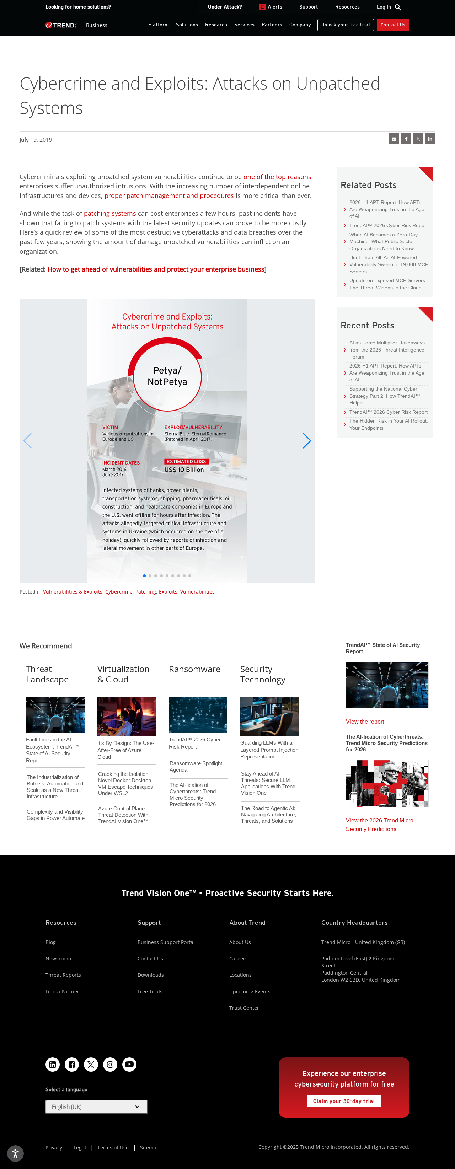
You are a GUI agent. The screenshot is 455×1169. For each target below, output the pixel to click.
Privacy (54, 1147)
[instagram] (110, 1064)
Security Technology (262, 674)
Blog (51, 942)
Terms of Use (113, 1147)
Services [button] (244, 24)
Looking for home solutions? (78, 7)
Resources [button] (347, 7)
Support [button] (308, 7)
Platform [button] (158, 24)
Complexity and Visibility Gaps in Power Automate (56, 815)
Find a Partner (62, 991)
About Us (240, 942)
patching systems (110, 213)
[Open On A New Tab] (167, 441)
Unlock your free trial (343, 23)
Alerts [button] (271, 7)
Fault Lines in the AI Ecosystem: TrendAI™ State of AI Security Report (52, 738)
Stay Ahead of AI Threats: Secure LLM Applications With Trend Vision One (268, 783)
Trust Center (244, 1007)
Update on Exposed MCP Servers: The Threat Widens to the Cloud (385, 283)
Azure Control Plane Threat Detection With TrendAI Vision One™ (123, 814)
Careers (238, 958)
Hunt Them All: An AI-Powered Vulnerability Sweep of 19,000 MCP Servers (386, 264)
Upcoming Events (250, 991)
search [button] (398, 7)
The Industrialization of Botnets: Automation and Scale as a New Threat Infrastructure (55, 786)
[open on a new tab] (91, 1064)
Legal (80, 1147)
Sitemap (150, 1147)
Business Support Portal (166, 942)
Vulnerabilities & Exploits (72, 591)
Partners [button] (272, 24)
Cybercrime (119, 591)
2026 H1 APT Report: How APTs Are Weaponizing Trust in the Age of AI (384, 209)
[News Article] (394, 138)
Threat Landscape (47, 674)
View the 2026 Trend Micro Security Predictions (379, 823)
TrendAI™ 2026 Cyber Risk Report (388, 225)
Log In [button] (384, 7)
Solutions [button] (187, 24)
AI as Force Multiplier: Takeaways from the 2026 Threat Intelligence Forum (384, 349)
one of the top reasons (277, 176)
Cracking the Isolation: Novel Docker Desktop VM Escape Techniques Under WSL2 (125, 783)
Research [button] (216, 24)
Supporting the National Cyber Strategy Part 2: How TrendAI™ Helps (382, 396)
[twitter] (418, 138)
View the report (365, 720)
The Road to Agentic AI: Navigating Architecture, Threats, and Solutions (268, 814)
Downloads (151, 974)
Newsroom (58, 958)
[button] (306, 441)
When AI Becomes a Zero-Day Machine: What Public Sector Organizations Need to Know (381, 241)
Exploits (168, 591)
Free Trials (150, 991)
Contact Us (393, 24)
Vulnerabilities (197, 591)
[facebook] (406, 138)
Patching (145, 591)
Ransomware (194, 669)
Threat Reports (63, 974)
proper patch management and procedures (169, 195)
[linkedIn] (430, 138)
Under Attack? (225, 7)
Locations (240, 974)
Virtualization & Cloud (123, 674)
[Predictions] (387, 781)
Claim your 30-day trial (341, 1099)
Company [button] (300, 24)
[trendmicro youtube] (129, 1064)
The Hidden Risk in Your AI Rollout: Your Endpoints (386, 424)
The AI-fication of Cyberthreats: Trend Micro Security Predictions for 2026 (193, 794)
